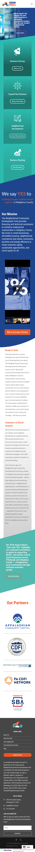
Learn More (20, 33)
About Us (17, 68)
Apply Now (17, 755)
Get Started (17, 167)
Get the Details (13, 576)
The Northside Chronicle (11, 745)
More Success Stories (17, 332)
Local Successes (17, 136)
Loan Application (9, 742)
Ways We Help (17, 101)
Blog (5, 748)
